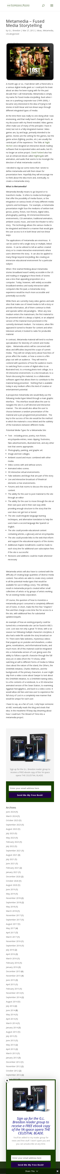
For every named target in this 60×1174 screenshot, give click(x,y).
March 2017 (11, 937)
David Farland (37, 152)
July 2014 (10, 1006)
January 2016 (12, 967)
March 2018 (11, 911)
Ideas (39, 30)
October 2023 (12, 820)
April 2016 (10, 954)
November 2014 (13, 993)
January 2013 (12, 1057)
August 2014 (11, 1001)
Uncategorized (12, 34)
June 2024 (10, 811)
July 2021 (10, 859)
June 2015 (10, 980)
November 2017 (13, 915)
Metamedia (48, 30)
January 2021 (12, 872)
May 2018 (10, 906)
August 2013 (11, 1032)
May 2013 (10, 1044)
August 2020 (11, 885)
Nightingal (38, 156)
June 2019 (10, 889)
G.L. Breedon (14, 30)
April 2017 (10, 932)
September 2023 (13, 824)
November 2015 (13, 975)
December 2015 (13, 971)
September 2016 (13, 945)
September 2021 (13, 850)
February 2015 (12, 988)
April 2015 (10, 984)
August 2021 (11, 855)
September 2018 (13, 902)
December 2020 (13, 876)
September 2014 (13, 997)
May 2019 (10, 893)
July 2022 (10, 846)
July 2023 (10, 833)
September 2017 (13, 919)
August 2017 (11, 924)
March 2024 (11, 816)
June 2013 (10, 1040)
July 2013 (10, 1036)
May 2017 (10, 928)
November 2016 (13, 941)
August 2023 (11, 829)
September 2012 (13, 1075)
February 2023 (12, 842)
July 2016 (10, 949)
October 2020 (12, 881)
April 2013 (10, 1049)
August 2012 (11, 1079)
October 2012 (12, 1070)
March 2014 (11, 1023)
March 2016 (11, 958)
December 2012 (13, 1062)
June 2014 (10, 1010)
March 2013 (11, 1053)
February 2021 (12, 867)
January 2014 (12, 1027)
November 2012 (13, 1066)
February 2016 (12, 962)
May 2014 (10, 1014)
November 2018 (13, 898)
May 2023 (10, 837)
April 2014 (10, 1019)
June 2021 (10, 863)
